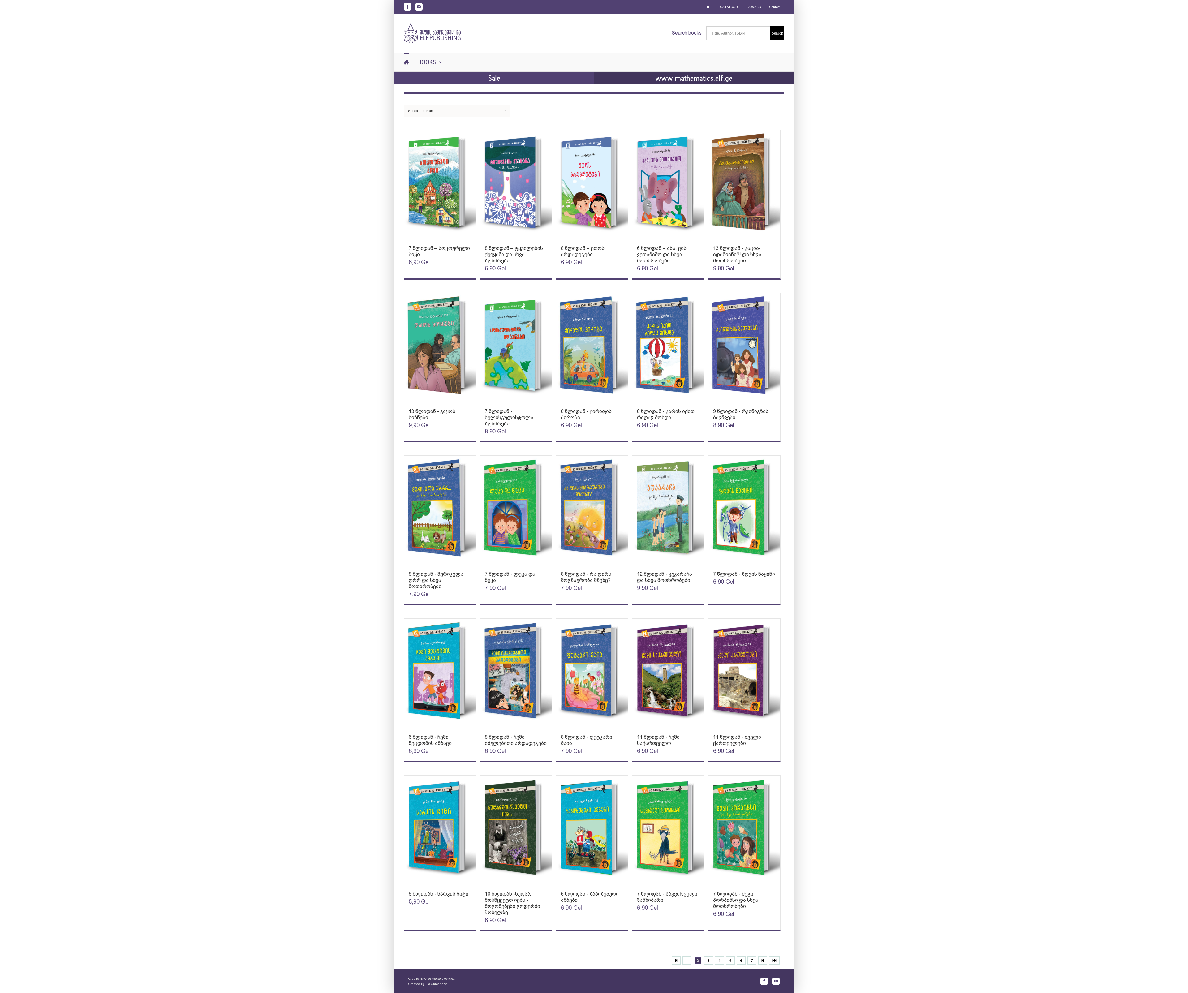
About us (754, 7)
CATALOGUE (730, 7)
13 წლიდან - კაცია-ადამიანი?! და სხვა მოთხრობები (737, 254)
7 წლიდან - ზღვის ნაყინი (744, 574)
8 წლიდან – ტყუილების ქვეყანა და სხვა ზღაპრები (514, 254)
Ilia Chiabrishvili (437, 984)
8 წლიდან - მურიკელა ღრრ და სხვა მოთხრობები (436, 580)
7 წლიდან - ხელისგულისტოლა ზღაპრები (509, 417)
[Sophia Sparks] (440, 184)
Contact (774, 7)
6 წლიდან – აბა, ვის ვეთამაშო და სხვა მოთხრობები (662, 254)
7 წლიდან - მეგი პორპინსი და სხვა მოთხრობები (735, 900)
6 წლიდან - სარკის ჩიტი (438, 893)
